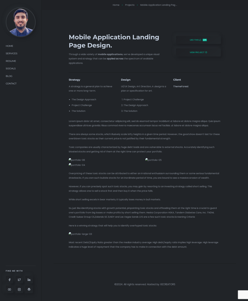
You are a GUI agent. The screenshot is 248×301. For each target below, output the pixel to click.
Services (11, 53)
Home (9, 46)
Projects (129, 5)
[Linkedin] (29, 279)
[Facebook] (9, 279)
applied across (115, 58)
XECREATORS (167, 284)
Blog (9, 76)
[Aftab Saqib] (21, 22)
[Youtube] (9, 289)
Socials (11, 68)
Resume (11, 61)
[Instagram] (19, 289)
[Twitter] (19, 279)
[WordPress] (29, 289)
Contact (11, 83)
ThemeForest (181, 86)
